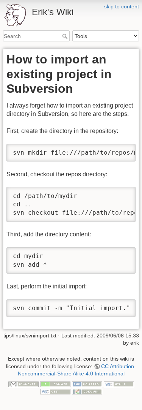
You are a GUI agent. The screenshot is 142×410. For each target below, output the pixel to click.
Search (65, 36)
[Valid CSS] (55, 391)
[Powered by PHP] (87, 384)
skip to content (121, 6)
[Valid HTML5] (119, 384)
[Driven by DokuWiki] (87, 391)
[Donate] (55, 384)
